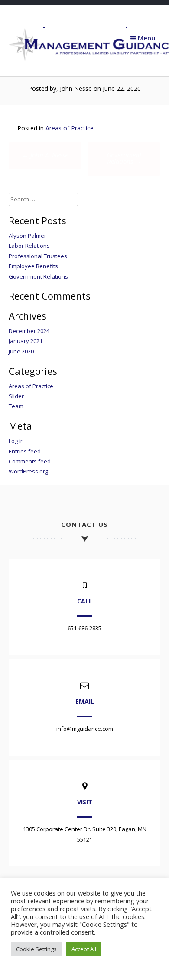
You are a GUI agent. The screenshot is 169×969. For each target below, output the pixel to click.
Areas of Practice (70, 128)
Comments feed (30, 461)
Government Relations (124, 158)
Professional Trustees (38, 256)
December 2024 (29, 331)
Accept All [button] (84, 949)
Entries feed (25, 451)
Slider (16, 396)
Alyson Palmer (27, 236)
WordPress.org (28, 471)
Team (16, 406)
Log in (16, 441)
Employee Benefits (33, 266)
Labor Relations (29, 246)
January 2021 (25, 341)
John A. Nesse (45, 154)
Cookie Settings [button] (36, 949)
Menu (145, 37)
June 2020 (21, 351)
